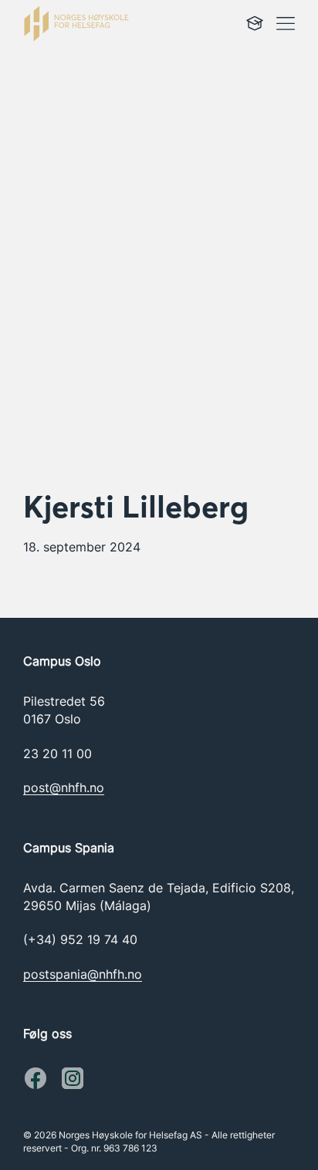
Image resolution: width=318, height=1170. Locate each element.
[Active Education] (100, 23)
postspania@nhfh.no (82, 974)
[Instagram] (35, 1078)
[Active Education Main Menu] (254, 23)
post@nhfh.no (63, 787)
